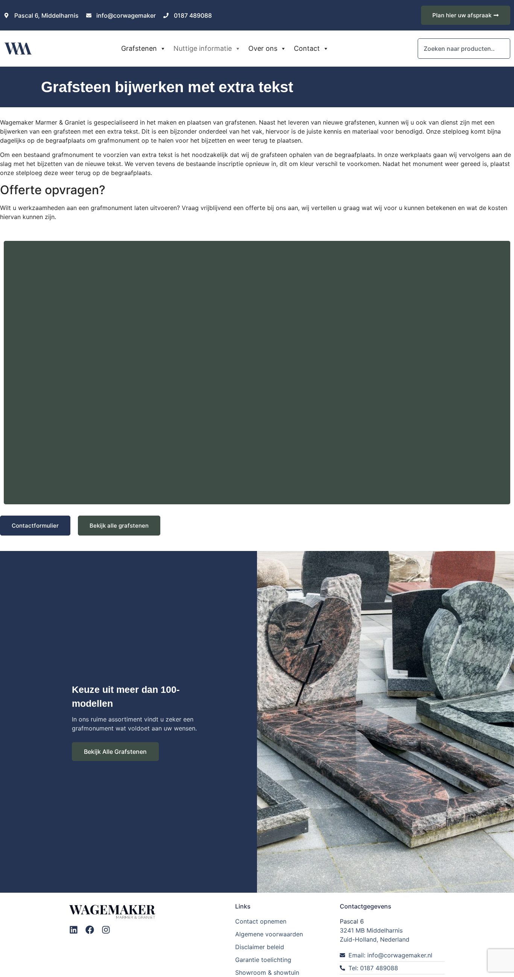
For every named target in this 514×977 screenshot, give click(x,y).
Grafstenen (139, 48)
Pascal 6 (352, 921)
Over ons (262, 48)
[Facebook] (89, 929)
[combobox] (464, 48)
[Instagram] (106, 929)
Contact (307, 48)
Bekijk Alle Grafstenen (115, 751)
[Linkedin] (73, 929)
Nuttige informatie (202, 48)
